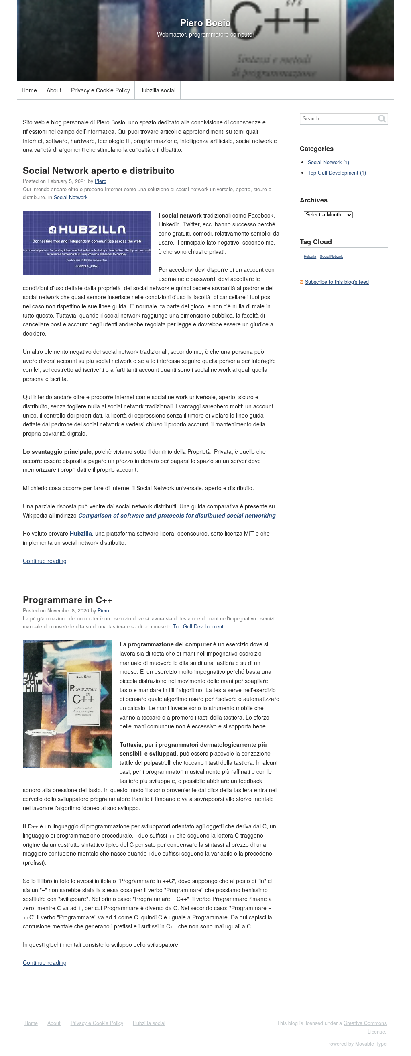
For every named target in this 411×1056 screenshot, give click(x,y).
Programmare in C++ (67, 599)
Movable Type (371, 1043)
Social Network (70, 197)
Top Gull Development (198, 626)
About (54, 90)
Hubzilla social (157, 90)
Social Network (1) (328, 162)
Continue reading (45, 561)
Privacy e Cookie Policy (100, 90)
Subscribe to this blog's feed (337, 281)
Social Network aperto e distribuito (99, 170)
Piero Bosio (205, 22)
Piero (100, 181)
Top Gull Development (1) (337, 172)
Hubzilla (310, 256)
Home (29, 90)
